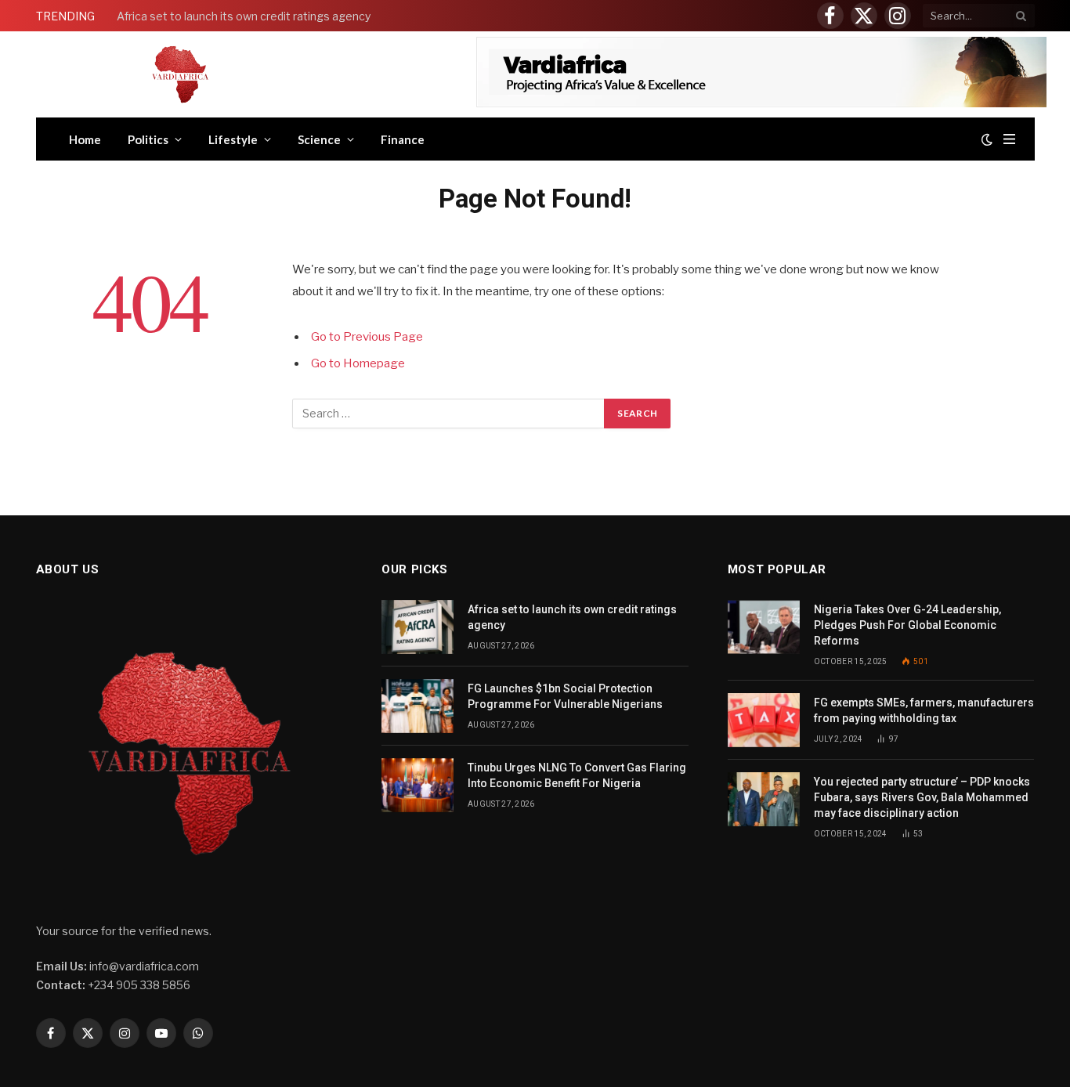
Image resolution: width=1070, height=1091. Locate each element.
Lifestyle (233, 139)
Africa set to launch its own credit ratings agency (244, 16)
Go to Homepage (358, 363)
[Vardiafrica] (180, 74)
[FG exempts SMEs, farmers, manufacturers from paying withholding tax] (764, 720)
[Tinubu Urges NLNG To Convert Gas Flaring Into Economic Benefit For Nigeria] (417, 785)
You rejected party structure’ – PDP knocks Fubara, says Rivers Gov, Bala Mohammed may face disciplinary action (922, 797)
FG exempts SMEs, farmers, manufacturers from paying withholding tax (924, 710)
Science (319, 139)
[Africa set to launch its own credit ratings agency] (417, 627)
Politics (148, 139)
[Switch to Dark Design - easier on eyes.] (987, 139)
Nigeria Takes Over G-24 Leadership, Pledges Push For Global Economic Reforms (907, 625)
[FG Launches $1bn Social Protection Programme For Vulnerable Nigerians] (417, 706)
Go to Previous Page (367, 337)
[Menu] (1009, 139)
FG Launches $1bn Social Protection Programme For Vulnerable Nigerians (565, 696)
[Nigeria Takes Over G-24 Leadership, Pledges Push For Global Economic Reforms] (764, 627)
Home (85, 139)
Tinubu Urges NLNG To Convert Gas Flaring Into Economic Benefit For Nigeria (577, 775)
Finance (403, 139)
